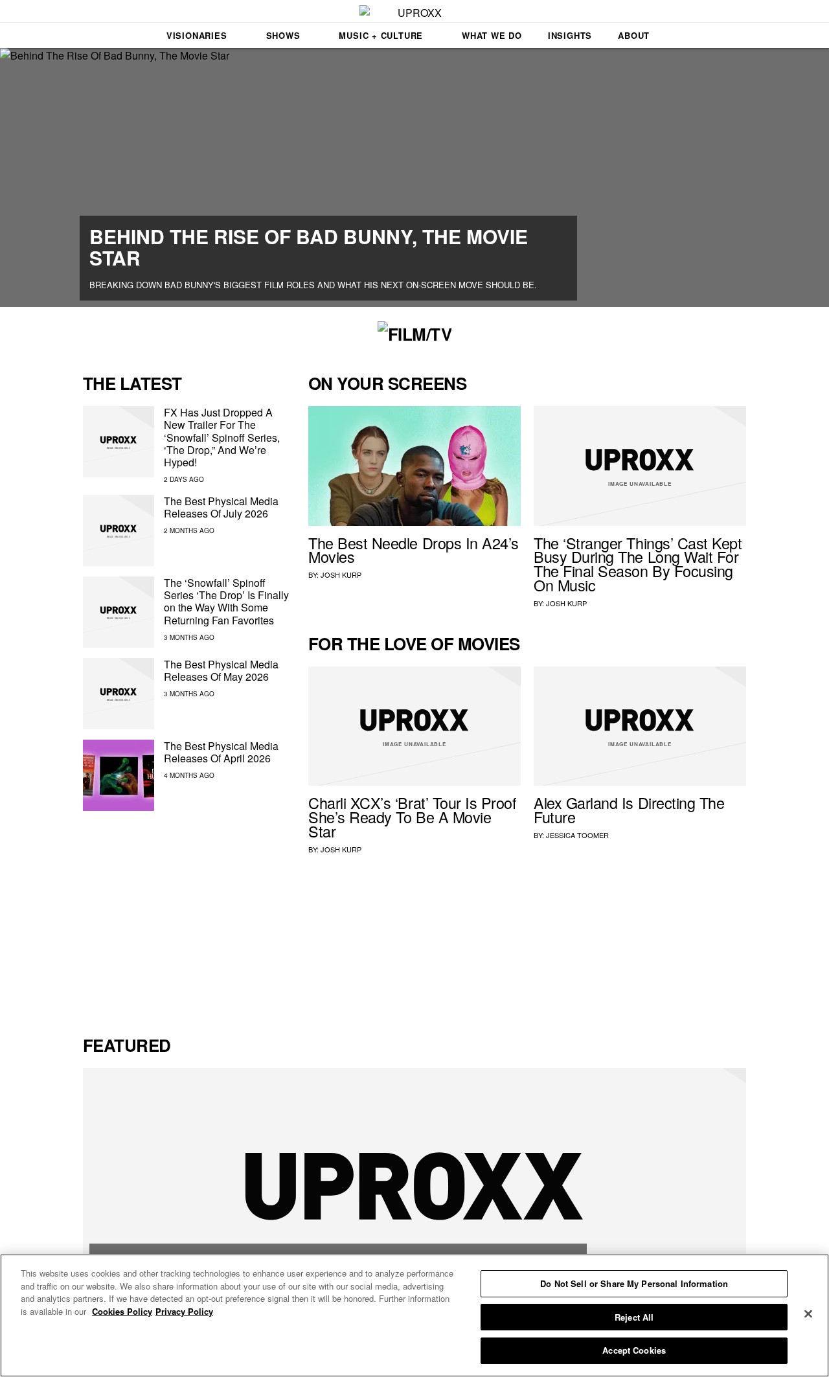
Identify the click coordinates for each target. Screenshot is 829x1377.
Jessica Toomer (577, 835)
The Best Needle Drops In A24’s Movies (413, 550)
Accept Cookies (634, 1350)
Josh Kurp (341, 574)
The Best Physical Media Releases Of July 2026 (221, 507)
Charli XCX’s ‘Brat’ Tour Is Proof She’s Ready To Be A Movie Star (412, 816)
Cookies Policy (122, 1311)
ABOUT (634, 35)
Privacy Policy (184, 1311)
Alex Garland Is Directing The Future (629, 809)
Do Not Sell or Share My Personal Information (634, 1283)
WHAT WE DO (492, 35)
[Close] (808, 1314)
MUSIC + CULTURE (381, 35)
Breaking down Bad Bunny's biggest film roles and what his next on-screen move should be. (313, 285)
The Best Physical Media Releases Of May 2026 (221, 670)
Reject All (634, 1317)
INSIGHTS (570, 35)
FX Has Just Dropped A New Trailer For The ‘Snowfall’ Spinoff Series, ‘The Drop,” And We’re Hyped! (222, 437)
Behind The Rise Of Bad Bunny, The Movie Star (308, 246)
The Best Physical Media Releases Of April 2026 (221, 752)
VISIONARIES (196, 35)
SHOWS (283, 35)
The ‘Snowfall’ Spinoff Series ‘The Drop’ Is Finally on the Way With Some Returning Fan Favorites (226, 601)
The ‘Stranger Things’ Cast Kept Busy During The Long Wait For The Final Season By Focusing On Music (638, 564)
